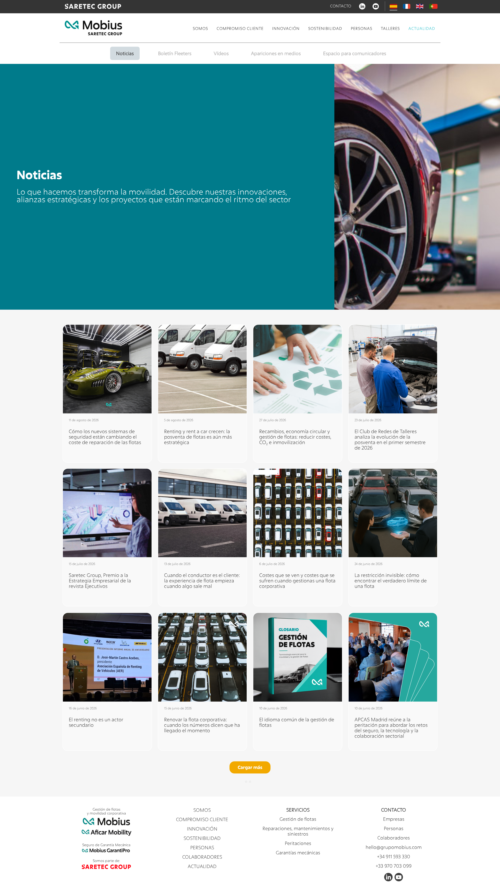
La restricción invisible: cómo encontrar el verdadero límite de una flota (390, 580)
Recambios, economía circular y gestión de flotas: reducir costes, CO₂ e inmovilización (295, 436)
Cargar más (250, 767)
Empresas (393, 819)
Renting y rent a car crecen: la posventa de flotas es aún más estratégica (198, 436)
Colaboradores (393, 837)
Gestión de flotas (297, 819)
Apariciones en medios (276, 53)
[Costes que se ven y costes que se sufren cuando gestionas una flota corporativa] (297, 513)
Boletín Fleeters (174, 53)
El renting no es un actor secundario (96, 722)
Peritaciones (298, 843)
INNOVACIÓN (286, 28)
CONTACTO (340, 5)
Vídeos (221, 53)
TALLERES (390, 28)
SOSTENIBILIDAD (325, 28)
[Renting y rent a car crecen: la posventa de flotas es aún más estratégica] (202, 369)
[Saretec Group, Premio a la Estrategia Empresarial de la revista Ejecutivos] (107, 513)
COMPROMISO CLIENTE (240, 28)
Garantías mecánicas (298, 852)
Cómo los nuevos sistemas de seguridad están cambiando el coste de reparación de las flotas (105, 436)
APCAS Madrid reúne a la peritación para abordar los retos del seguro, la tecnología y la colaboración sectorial (391, 727)
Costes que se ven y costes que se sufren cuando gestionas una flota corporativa (297, 580)
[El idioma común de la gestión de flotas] (297, 657)
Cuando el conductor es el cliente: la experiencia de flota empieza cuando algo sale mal (202, 580)
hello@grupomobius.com (394, 847)
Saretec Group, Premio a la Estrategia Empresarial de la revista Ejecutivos (100, 580)
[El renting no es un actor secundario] (107, 657)
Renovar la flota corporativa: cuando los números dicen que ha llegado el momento (202, 724)
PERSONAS (361, 28)
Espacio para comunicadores (354, 53)
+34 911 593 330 (393, 856)
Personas (393, 828)
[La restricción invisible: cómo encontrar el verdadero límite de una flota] (393, 513)
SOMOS (200, 28)
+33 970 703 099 (394, 866)
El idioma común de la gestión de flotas (296, 722)
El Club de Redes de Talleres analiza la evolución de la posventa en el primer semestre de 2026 (390, 439)
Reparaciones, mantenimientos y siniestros (297, 831)
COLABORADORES (202, 857)
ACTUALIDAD (421, 28)
